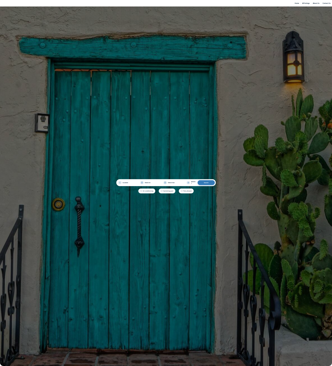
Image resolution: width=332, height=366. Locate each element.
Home (297, 3)
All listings (306, 3)
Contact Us (327, 3)
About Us (316, 3)
